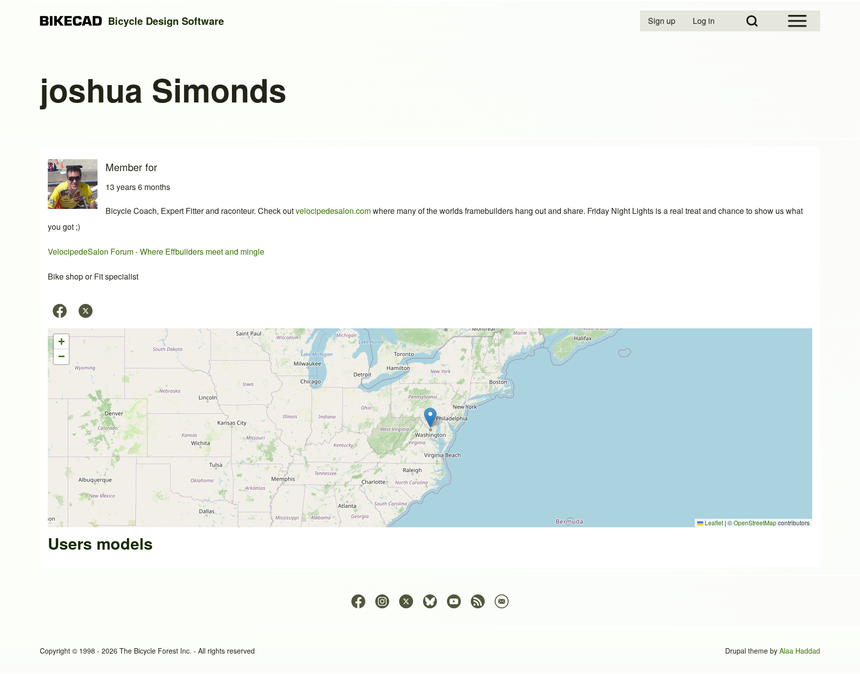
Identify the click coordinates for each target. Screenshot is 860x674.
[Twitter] (86, 310)
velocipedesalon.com (333, 210)
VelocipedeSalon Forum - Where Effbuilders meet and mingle (156, 251)
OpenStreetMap (755, 522)
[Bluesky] (430, 601)
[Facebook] (60, 310)
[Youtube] (454, 601)
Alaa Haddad (799, 651)
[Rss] (478, 601)
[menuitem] (662, 20)
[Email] (502, 601)
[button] (430, 417)
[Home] (71, 21)
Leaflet (713, 522)
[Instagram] (382, 601)
